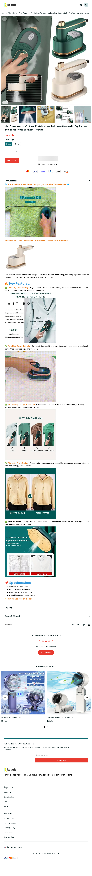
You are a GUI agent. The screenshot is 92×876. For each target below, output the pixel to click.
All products (12, 13)
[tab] (44, 727)
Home (3, 13)
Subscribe (61, 760)
